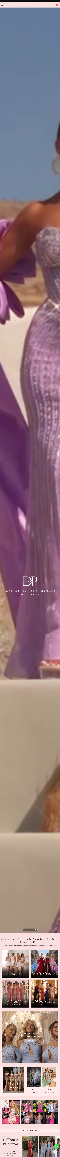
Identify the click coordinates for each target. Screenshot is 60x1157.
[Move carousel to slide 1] (27, 929)
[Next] (55, 1080)
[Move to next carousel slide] (33, 929)
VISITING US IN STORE (30, 1130)
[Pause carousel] (36, 930)
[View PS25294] (49, 1077)
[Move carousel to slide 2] (28, 929)
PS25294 (49, 1090)
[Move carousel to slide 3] (30, 929)
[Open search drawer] (53, 4)
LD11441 (34, 1090)
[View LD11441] (34, 1077)
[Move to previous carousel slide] (24, 929)
